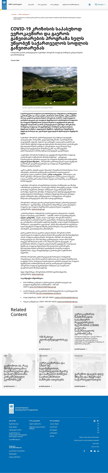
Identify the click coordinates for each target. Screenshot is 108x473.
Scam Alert (96, 443)
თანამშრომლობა (14, 439)
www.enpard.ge (38, 274)
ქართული (101, 4)
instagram (91, 451)
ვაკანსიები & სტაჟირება (17, 451)
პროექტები (53, 430)
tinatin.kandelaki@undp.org (67, 302)
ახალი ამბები (54, 424)
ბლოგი (52, 436)
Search (93, 5)
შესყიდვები (13, 454)
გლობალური (90, 5)
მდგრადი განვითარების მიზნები (37, 428)
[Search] (98, 426)
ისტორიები (53, 427)
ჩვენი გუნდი (13, 427)
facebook (84, 451)
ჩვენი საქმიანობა (35, 424)
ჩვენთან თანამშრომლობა (71, 4)
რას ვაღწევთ (55, 4)
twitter (88, 451)
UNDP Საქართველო (23, 14)
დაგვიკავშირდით (14, 457)
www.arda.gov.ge (38, 209)
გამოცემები (53, 433)
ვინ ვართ (31, 4)
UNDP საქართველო (15, 4)
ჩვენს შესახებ (13, 424)
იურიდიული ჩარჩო (15, 430)
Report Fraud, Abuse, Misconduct (89, 437)
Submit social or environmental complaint (86, 440)
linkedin (98, 451)
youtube (95, 451)
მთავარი (14, 14)
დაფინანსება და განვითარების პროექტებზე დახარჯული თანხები (18, 434)
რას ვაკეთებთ (42, 4)
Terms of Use (95, 447)
